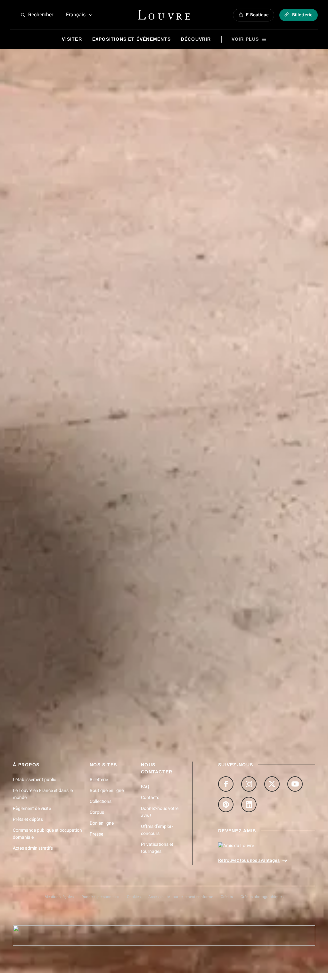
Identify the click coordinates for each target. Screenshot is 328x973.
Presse (96, 834)
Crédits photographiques (262, 897)
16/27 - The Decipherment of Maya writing (61, 628)
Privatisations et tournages (157, 848)
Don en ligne (102, 823)
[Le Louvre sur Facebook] (226, 784)
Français (76, 15)
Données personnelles (100, 897)
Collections (100, 801)
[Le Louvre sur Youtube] (295, 784)
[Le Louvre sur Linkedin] (249, 804)
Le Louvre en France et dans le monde (43, 794)
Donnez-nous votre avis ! (159, 812)
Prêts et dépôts (28, 819)
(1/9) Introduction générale (44, 606)
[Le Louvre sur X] (272, 784)
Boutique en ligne (107, 790)
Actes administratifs (33, 848)
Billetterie (99, 779)
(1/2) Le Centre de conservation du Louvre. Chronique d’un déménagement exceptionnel (114, 650)
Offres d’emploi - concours (157, 830)
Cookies (134, 897)
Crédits (227, 897)
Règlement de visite (32, 808)
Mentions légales (59, 897)
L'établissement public (34, 779)
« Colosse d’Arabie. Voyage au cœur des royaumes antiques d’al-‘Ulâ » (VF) (99, 672)
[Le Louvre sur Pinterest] (226, 804)
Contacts (150, 797)
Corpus (97, 812)
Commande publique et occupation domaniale (47, 834)
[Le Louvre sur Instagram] (249, 784)
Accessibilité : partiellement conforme (180, 897)
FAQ (145, 786)
